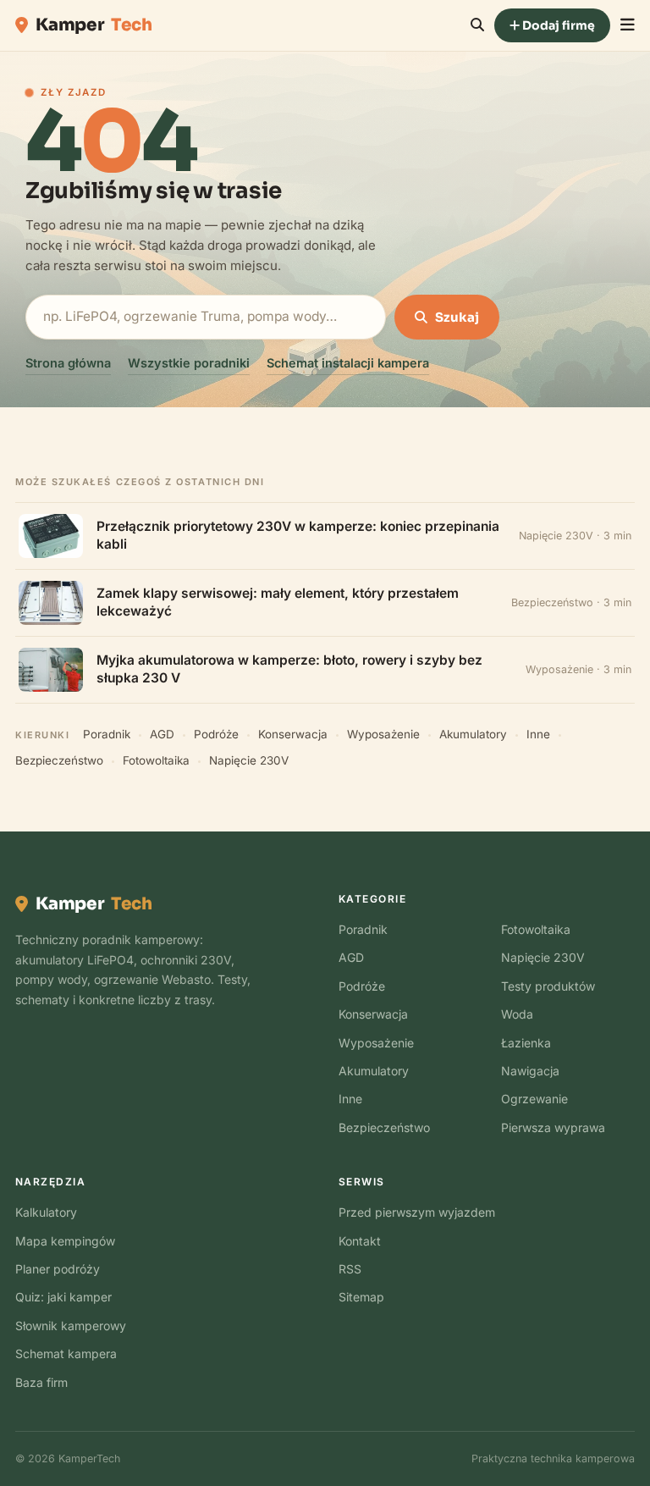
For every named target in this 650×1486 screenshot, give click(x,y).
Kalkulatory (46, 1212)
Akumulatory (473, 734)
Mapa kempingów (65, 1241)
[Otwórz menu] (627, 25)
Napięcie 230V (249, 760)
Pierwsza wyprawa (553, 1127)
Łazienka (526, 1043)
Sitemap (361, 1297)
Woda (517, 1014)
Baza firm (41, 1382)
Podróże (216, 734)
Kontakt (360, 1241)
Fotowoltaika (156, 760)
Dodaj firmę (557, 25)
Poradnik (106, 734)
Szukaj (457, 317)
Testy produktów (548, 986)
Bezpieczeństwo (59, 760)
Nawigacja (530, 1070)
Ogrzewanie (534, 1098)
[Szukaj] (477, 25)
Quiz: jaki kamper (63, 1297)
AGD (162, 734)
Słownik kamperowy (70, 1325)
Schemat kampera (66, 1353)
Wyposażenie (383, 734)
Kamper (94, 25)
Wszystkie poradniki (189, 363)
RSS (350, 1269)
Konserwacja (293, 734)
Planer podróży (57, 1269)
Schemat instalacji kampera (348, 363)
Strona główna (68, 363)
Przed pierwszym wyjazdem (417, 1212)
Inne (538, 734)
